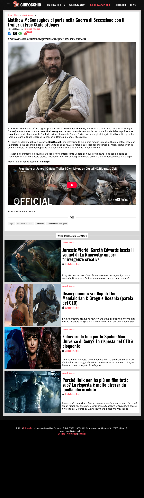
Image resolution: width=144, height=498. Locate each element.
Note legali (82, 433)
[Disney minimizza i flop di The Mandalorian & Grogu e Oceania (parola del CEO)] (32, 305)
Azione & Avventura (100, 5)
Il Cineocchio (27, 428)
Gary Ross (40, 224)
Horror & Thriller (55, 5)
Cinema (16, 15)
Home (10, 15)
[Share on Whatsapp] (20, 34)
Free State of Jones (24, 224)
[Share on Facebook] (9, 34)
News (133, 5)
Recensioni (120, 5)
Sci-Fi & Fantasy (77, 5)
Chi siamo (61, 433)
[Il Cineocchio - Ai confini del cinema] (26, 5)
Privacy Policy (72, 433)
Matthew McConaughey (57, 224)
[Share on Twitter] (15, 34)
